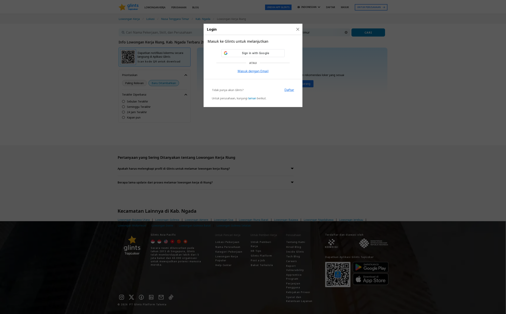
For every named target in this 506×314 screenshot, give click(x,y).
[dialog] (253, 65)
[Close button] (297, 29)
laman (252, 98)
